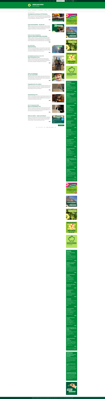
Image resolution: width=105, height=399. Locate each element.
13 (52, 127)
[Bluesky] (72, 1)
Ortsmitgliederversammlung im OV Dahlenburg (37, 14)
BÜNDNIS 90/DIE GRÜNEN (38, 4)
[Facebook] (66, 1)
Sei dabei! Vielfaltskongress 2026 (71, 364)
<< (36, 127)
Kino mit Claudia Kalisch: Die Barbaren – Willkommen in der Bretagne (71, 159)
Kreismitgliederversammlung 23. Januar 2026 (36, 55)
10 (47, 127)
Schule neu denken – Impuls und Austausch (37, 115)
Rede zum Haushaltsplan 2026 (34, 106)
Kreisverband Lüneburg (31, 12)
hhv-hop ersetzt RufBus (33, 74)
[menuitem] (41, 1)
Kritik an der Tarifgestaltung (33, 73)
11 (49, 127)
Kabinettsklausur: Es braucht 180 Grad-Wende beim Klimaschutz (71, 355)
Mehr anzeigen (61, 125)
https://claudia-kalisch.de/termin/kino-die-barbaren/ (70, 164)
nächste (74, 179)
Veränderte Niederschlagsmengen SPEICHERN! (37, 36)
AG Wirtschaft (69, 129)
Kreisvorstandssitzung (70, 139)
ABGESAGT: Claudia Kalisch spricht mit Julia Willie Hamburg (71, 94)
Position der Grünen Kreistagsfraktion (34, 35)
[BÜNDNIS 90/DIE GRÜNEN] (29, 5)
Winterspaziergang (32, 46)
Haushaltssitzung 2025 (33, 94)
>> (55, 127)
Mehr (49, 19)
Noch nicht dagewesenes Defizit (33, 105)
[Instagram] (67, 1)
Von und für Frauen (31, 45)
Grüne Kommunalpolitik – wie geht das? (36, 24)
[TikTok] (70, 1)
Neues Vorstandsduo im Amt (34, 57)
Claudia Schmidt (69, 87)
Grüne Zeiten (69, 82)
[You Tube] (73, 1)
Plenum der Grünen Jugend (71, 115)
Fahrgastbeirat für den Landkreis (34, 84)
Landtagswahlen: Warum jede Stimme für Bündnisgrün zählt (71, 373)
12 (51, 127)
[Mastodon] (69, 1)
